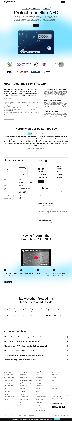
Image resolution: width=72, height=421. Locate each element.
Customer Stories (55, 374)
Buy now (36, 25)
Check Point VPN (39, 402)
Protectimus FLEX (23, 375)
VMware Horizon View (40, 397)
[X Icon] (63, 407)
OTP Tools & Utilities (35, 8)
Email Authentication (23, 386)
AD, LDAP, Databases (39, 372)
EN (67, 1)
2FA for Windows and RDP (8, 385)
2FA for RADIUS (6, 386)
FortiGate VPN (38, 383)
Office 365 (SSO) (39, 385)
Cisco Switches (38, 380)
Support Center (54, 388)
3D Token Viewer (46, 8)
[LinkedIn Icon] (60, 407)
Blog (53, 383)
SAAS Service (22, 393)
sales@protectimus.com (57, 403)
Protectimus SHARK (23, 377)
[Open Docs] (40, 1)
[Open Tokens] (31, 1)
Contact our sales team (41, 225)
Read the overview (8, 118)
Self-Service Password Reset (9, 377)
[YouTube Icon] (56, 407)
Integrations (54, 377)
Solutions (53, 375)
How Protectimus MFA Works (57, 372)
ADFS (37, 374)
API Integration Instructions (24, 396)
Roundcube (38, 388)
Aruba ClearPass (39, 400)
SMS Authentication (23, 385)
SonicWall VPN (38, 382)
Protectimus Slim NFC (23, 372)
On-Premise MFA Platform (8, 374)
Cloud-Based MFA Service (8, 372)
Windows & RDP (39, 377)
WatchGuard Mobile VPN (40, 410)
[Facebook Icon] (53, 407)
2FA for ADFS (6, 394)
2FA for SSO (6, 399)
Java (21, 400)
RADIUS (37, 386)
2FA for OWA (6, 388)
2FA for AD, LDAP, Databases (9, 396)
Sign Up (63, 1)
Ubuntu (37, 394)
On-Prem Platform (23, 394)
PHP (20, 402)
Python (21, 404)
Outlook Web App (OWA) (40, 375)
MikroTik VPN (38, 407)
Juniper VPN (38, 405)
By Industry (54, 382)
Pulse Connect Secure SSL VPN (41, 408)
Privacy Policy (63, 415)
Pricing (53, 380)
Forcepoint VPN (38, 404)
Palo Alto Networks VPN (40, 399)
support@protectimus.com (57, 402)
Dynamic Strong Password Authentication (11, 375)
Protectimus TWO (23, 374)
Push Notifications (23, 388)
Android (20, 200)
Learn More (35, 150)
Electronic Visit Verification (8, 380)
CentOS (37, 393)
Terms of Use (57, 415)
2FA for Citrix (6, 397)
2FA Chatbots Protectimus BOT (25, 383)
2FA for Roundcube (7, 391)
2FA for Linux (6, 393)
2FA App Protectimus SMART (25, 382)
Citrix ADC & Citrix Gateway (41, 396)
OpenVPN (37, 391)
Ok (56, 419)
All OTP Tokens (25, 8)
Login (59, 1)
